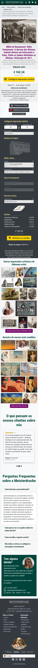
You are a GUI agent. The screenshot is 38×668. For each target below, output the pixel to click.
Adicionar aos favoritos (20, 110)
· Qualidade (23, 624)
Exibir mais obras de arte (19, 406)
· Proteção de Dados (8, 624)
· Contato (5, 617)
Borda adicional (8, 131)
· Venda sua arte (24, 622)
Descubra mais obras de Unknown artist (19, 331)
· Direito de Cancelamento (10, 627)
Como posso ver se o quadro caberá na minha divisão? (19, 529)
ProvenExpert (12, 458)
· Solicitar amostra (25, 634)
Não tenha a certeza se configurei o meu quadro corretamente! (18, 545)
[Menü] (2, 3)
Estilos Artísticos (11, 7)
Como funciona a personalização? (17, 489)
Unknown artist (8, 9)
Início (3, 7)
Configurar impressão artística (20, 79)
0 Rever (23, 114)
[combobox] (19, 133)
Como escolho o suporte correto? (17, 537)
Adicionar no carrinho (20, 238)
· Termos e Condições (8, 622)
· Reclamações (7, 629)
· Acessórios (23, 631)
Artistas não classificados (24, 7)
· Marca (5, 620)
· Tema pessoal (24, 620)
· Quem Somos (7, 631)
